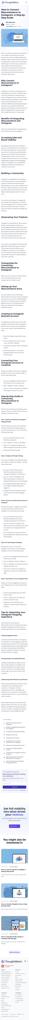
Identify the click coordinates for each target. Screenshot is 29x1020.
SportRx (3, 998)
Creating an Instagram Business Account (13, 749)
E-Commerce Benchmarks (21, 982)
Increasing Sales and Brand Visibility (14, 731)
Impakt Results (4, 1011)
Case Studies (18, 975)
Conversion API (4, 986)
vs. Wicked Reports (19, 1000)
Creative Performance (6, 975)
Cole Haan (3, 995)
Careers (17, 988)
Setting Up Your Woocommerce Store (14, 745)
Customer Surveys (5, 988)
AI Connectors (4, 982)
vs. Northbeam (18, 996)
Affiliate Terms (21, 1014)
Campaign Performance (6, 973)
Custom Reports (4, 980)
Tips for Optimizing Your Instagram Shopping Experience (14, 761)
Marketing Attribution (6, 972)
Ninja (2, 1000)
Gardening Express (5, 996)
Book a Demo (13, 826)
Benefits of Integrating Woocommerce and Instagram (14, 727)
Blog (16, 977)
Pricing (16, 972)
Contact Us (17, 989)
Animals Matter (4, 1004)
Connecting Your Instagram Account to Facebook (15, 753)
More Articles (14, 952)
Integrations (4, 984)
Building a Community (10, 734)
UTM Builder (18, 984)
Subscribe (14, 787)
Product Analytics (5, 979)
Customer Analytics (5, 977)
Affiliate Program (19, 979)
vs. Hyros (17, 1002)
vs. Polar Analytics (19, 998)
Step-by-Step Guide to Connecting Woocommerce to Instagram (13, 757)
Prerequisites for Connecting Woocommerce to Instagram (12, 741)
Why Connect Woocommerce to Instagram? (13, 723)
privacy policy (23, 790)
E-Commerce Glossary (20, 973)
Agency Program (19, 980)
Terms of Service (4, 1014)
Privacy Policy (13, 1014)
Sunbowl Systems (5, 1009)
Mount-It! (3, 1002)
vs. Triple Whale (18, 995)
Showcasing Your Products (11, 738)
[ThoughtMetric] (11, 961)
